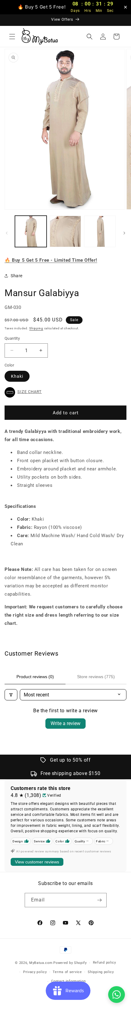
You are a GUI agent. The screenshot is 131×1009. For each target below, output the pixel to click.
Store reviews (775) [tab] (96, 676)
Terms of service (67, 972)
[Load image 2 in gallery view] (65, 231)
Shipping (36, 328)
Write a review (65, 723)
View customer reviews (37, 861)
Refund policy (104, 963)
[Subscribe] (99, 900)
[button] (12, 36)
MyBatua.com (41, 963)
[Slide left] (6, 233)
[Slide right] (124, 233)
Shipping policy (101, 972)
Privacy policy (35, 972)
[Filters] (11, 694)
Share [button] (17, 275)
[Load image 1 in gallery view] (31, 231)
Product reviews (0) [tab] (35, 676)
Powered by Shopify (70, 963)
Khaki (17, 376)
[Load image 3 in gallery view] (100, 231)
